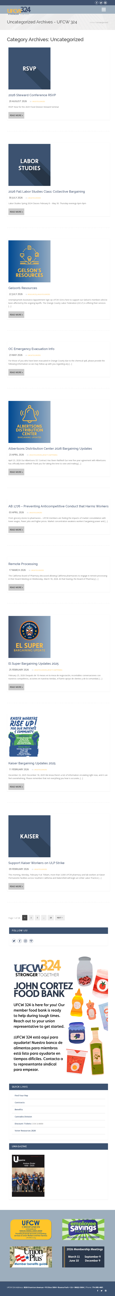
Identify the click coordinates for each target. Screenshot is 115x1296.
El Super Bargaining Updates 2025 (33, 663)
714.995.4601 (97, 1287)
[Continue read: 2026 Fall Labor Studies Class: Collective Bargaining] (29, 164)
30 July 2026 (16, 197)
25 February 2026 (19, 669)
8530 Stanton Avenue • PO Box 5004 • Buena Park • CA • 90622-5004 (54, 1287)
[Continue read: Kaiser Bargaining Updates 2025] (23, 736)
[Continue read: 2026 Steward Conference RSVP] (29, 68)
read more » (16, 115)
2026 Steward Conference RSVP (32, 95)
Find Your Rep (21, 1095)
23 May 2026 (15, 355)
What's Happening (50, 455)
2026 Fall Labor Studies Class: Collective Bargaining (46, 191)
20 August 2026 (18, 101)
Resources (32, 294)
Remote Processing (23, 564)
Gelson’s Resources (22, 288)
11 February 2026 (19, 769)
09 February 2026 (19, 869)
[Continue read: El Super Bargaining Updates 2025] (29, 636)
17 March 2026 (17, 570)
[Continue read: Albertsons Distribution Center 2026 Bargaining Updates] (29, 421)
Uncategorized (38, 101)
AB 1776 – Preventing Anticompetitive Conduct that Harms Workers (58, 506)
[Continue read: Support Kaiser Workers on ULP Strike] (29, 836)
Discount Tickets (23, 1123)
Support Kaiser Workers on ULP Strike (36, 863)
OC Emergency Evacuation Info (31, 349)
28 (51, 917)
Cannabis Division (23, 1116)
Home (92, 22)
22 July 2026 (16, 294)
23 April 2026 (16, 454)
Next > (60, 917)
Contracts (20, 1102)
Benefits (19, 1109)
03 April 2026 (16, 512)
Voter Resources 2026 (25, 1130)
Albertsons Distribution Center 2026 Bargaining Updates (50, 448)
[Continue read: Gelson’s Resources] (29, 261)
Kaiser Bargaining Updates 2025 (32, 763)
